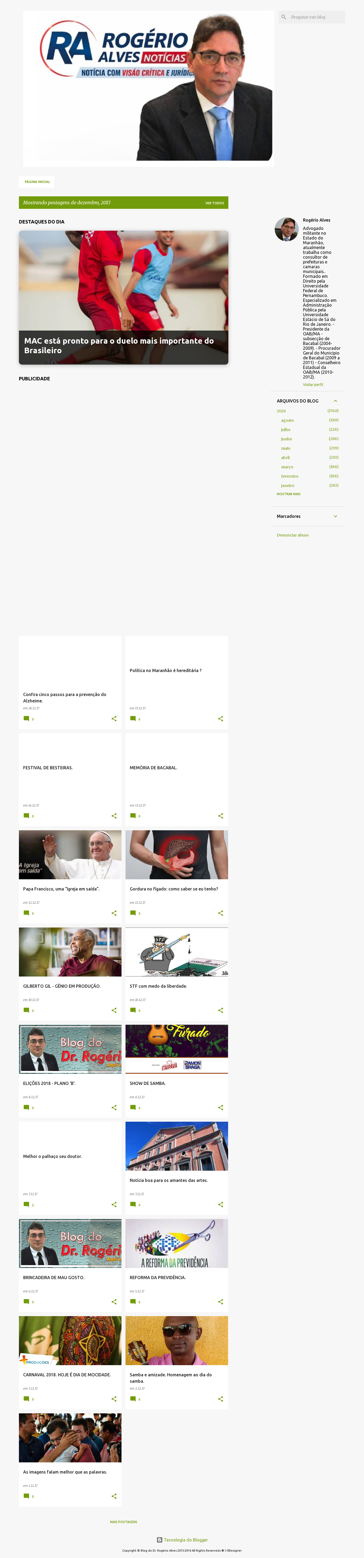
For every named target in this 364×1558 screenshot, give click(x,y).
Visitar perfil (313, 385)
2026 (281, 411)
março (287, 467)
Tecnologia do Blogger (185, 1539)
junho (286, 439)
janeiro (287, 485)
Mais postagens (123, 1522)
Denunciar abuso (293, 535)
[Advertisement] (123, 511)
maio (285, 448)
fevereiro (289, 476)
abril (285, 457)
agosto (287, 420)
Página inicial (37, 182)
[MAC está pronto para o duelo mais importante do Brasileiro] (123, 362)
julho (285, 429)
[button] (114, 719)
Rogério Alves (316, 220)
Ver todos (214, 203)
